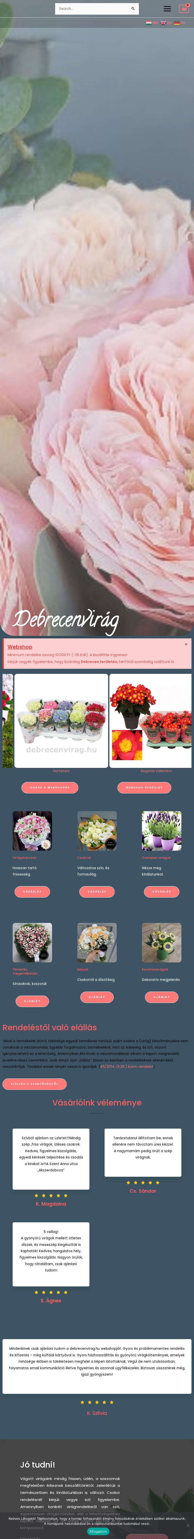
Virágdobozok (24, 858)
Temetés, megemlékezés (25, 971)
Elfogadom (98, 1531)
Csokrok (84, 858)
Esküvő (82, 969)
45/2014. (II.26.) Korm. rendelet (126, 1066)
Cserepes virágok (156, 858)
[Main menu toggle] (167, 8)
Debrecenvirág (66, 621)
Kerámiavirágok (155, 969)
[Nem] (187, 1525)
